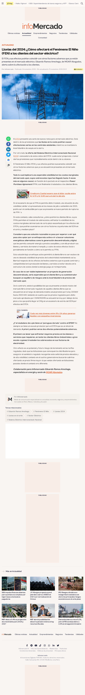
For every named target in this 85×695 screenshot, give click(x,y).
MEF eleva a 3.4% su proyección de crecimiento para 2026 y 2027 (14, 622)
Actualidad (26, 33)
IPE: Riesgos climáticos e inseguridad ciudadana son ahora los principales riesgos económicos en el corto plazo (69, 596)
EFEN (17, 139)
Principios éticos (60, 651)
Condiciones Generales (28, 651)
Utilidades (73, 33)
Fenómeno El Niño (42, 411)
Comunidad (42, 38)
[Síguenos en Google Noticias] (8, 160)
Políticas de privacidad (45, 651)
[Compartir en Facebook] (8, 144)
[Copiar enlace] (8, 165)
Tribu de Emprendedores (39, 649)
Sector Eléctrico (34, 416)
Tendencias (63, 33)
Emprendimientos (40, 33)
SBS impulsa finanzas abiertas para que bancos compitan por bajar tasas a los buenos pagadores (13, 596)
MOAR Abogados (54, 372)
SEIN (16, 156)
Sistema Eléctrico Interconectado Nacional (25, 420)
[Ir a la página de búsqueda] (82, 3)
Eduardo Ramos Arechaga (19, 411)
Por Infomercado (8, 69)
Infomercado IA (24, 649)
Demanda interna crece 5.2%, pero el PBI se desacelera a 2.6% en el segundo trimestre (70, 622)
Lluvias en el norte (16, 416)
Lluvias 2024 (60, 411)
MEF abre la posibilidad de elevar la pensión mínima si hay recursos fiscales (42, 622)
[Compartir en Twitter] (8, 154)
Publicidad (63, 649)
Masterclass (54, 649)
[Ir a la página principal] (42, 26)
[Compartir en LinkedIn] (8, 149)
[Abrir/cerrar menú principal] (2, 3)
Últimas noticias (14, 33)
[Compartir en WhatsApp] (8, 139)
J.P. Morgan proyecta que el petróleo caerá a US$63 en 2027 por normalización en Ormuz (41, 596)
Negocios (53, 33)
